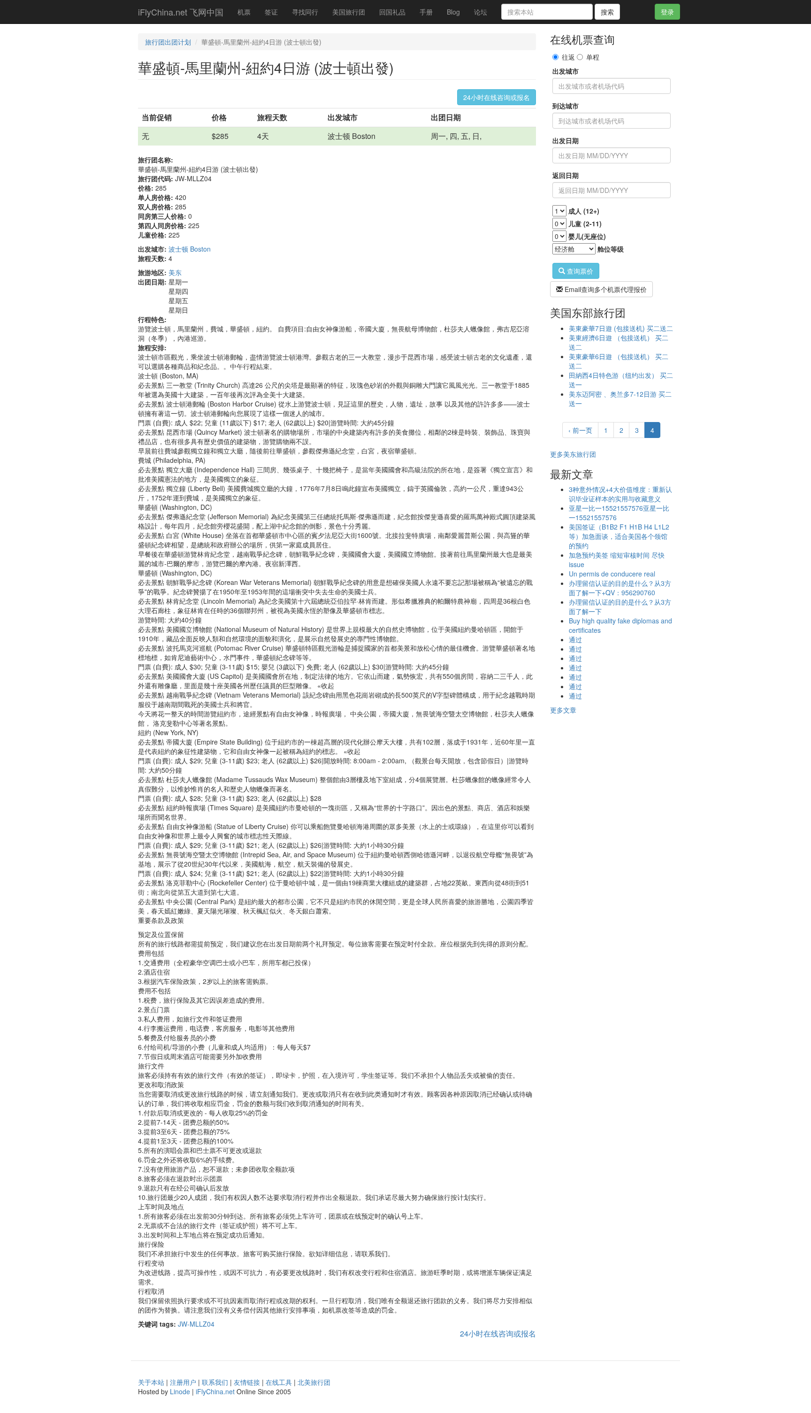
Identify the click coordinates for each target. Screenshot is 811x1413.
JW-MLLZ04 (196, 1324)
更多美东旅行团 (573, 454)
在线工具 (279, 1382)
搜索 (607, 11)
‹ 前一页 (580, 430)
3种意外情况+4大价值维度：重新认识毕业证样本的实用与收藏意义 (620, 493)
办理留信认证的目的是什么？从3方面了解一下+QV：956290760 (620, 587)
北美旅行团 (314, 1382)
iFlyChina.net (215, 1391)
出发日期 (565, 140)
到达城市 (565, 105)
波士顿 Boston (189, 248)
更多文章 (563, 709)
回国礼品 (392, 11)
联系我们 (215, 1382)
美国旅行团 (348, 11)
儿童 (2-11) (585, 223)
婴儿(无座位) (587, 236)
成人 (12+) (583, 210)
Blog (453, 11)
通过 (575, 639)
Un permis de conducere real (612, 573)
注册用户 (183, 1382)
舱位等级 (610, 248)
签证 (271, 11)
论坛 (480, 11)
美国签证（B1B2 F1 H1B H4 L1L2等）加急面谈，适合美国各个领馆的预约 (619, 536)
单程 (592, 56)
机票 (244, 11)
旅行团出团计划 (168, 41)
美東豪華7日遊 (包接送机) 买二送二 (621, 328)
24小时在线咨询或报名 (496, 97)
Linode (180, 1391)
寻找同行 (305, 11)
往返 (568, 56)
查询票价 (579, 271)
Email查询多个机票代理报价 (605, 289)
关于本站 (151, 1382)
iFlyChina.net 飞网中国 (180, 12)
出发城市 (565, 71)
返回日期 (565, 175)
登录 (667, 11)
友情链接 (247, 1382)
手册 (426, 11)
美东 (175, 272)
